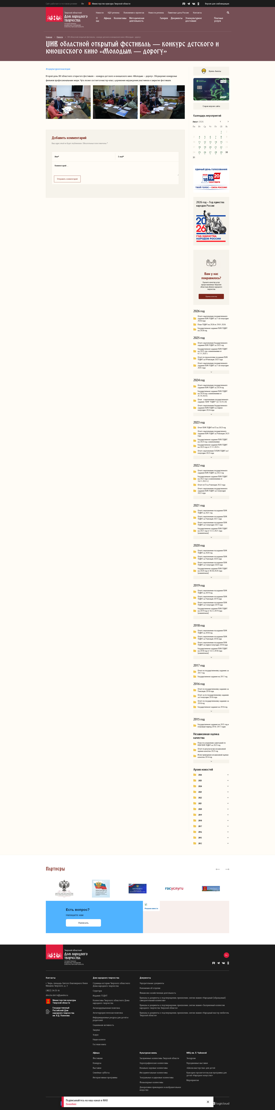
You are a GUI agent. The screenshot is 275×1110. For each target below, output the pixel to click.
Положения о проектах (134, 12)
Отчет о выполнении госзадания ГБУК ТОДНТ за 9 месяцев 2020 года (212, 557)
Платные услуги (218, 19)
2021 (200, 803)
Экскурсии (191, 1058)
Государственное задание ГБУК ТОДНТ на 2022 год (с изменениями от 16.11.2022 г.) (212, 478)
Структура (97, 990)
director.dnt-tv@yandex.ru (57, 995)
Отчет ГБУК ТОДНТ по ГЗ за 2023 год (212, 427)
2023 (200, 792)
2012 (200, 843)
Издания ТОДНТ (100, 995)
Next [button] (227, 869)
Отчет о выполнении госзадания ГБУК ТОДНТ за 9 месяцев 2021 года (212, 517)
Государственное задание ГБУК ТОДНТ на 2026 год (212, 329)
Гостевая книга (99, 1044)
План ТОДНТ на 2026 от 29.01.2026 (212, 324)
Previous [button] (218, 869)
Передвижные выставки (197, 1063)
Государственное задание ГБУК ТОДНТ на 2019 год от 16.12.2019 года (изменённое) (212, 610)
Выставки (97, 1068)
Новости (100, 12)
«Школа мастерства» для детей (200, 1068)
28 (216, 152)
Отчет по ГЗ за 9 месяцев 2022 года (211, 485)
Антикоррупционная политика (106, 1008)
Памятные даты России (178, 12)
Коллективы (120, 18)
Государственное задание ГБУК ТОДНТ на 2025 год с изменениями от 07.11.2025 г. (212, 351)
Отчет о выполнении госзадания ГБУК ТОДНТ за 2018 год (212, 631)
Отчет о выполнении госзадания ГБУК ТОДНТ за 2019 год (212, 591)
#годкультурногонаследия (58, 68)
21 (216, 147)
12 (205, 142)
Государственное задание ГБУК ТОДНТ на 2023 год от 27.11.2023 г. (212, 446)
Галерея (164, 18)
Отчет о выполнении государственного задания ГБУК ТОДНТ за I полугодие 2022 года (212, 490)
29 (221, 152)
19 (205, 147)
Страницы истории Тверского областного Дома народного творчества (111, 984)
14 (216, 142)
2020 (200, 809)
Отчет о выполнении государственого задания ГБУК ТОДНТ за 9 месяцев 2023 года (213, 433)
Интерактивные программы (105, 1077)
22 (221, 147)
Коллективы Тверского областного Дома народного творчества (111, 1001)
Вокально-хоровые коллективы (154, 1068)
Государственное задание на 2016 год (212, 707)
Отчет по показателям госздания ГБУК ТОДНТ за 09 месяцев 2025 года (213, 358)
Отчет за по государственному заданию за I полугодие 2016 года (213, 696)
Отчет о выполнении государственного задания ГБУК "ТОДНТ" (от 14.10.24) (213, 400)
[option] (64, 888)
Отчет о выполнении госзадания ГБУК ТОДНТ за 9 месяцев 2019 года (212, 597)
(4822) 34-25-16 (52, 990)
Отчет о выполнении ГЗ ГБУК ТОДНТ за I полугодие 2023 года (213, 452)
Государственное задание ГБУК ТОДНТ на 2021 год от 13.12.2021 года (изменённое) (212, 530)
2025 (200, 780)
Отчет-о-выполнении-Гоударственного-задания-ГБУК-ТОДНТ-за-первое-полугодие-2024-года (213, 407)
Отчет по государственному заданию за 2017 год (213, 671)
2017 (200, 826)
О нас (97, 19)
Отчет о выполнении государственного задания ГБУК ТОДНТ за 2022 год (212, 471)
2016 (200, 832)
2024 (200, 786)
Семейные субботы (101, 1072)
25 (199, 152)
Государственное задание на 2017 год (212, 676)
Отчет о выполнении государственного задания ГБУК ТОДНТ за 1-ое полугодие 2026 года (213, 318)
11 (199, 142)
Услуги (95, 1034)
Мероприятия (192, 1080)
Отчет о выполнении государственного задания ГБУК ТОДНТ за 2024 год (212, 386)
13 (210, 142)
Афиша (107, 18)
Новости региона (156, 12)
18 (199, 147)
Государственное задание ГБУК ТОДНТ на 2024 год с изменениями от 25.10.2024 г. (212, 393)
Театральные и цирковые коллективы (156, 1077)
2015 (200, 838)
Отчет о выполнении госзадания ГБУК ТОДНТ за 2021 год (212, 511)
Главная (49, 37)
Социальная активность (103, 1025)
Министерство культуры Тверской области (64, 1001)
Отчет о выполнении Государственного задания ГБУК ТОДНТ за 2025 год (212, 344)
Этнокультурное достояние (193, 19)
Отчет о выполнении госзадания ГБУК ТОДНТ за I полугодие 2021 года (212, 523)
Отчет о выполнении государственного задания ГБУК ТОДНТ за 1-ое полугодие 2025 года (213, 365)
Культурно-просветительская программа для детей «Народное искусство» (206, 1074)
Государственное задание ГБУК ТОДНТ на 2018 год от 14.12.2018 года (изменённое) (212, 650)
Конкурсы (97, 1063)
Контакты (197, 12)
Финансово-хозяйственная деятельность (158, 993)
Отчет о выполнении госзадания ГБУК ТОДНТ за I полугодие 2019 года (212, 603)
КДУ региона (113, 12)
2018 (200, 820)
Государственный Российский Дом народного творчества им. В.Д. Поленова (63, 1011)
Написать (83, 923)
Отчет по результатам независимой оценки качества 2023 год (212, 750)
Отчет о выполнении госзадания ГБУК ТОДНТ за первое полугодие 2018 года (213, 643)
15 (221, 142)
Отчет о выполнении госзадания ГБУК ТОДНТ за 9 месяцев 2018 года (212, 637)
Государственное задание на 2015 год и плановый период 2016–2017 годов (213, 725)
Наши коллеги (99, 1039)
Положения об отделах (150, 988)
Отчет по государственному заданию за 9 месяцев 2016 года (213, 690)
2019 (200, 815)
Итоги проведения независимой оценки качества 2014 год (213, 756)
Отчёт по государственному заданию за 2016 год (213, 702)
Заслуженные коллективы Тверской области (159, 1058)
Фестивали (98, 1058)
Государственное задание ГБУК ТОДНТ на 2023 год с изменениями (212, 440)
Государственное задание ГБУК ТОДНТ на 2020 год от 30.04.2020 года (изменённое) (212, 570)
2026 (200, 775)
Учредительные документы (152, 983)
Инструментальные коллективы (154, 1072)
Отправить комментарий (67, 179)
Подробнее (71, 1104)
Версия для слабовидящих (217, 3)
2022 (200, 798)
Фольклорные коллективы (151, 1082)
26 (205, 152)
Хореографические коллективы (154, 1063)
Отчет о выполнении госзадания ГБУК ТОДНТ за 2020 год (212, 551)
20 (210, 147)
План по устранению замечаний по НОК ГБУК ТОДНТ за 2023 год (212, 744)
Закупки (96, 1030)
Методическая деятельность (136, 19)
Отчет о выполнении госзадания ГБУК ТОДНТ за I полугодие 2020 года (212, 563)
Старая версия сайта (211, 106)
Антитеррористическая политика (108, 1012)
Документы (176, 18)
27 (210, 152)
